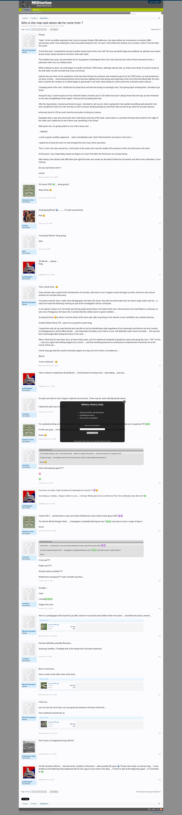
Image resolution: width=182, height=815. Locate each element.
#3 (160, 223)
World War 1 (33, 26)
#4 (160, 249)
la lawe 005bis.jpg (53, 722)
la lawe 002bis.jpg (53, 624)
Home (154, 809)
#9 (160, 439)
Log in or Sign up (154, 2)
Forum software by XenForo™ (36, 812)
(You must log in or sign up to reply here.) (148, 791)
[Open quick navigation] (159, 18)
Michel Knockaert (49, 26)
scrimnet (25, 414)
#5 (160, 274)
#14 (159, 608)
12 (51, 29)
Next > (56, 29)
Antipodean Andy (28, 756)
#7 (160, 386)
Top (158, 809)
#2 (160, 198)
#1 (160, 177)
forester (25, 226)
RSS (161, 809)
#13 (159, 580)
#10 (159, 483)
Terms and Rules (157, 812)
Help (149, 809)
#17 (159, 694)
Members (36, 9)
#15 (159, 636)
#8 (160, 412)
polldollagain (27, 277)
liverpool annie (28, 200)
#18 (159, 733)
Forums (26, 10)
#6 (160, 365)
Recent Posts (37, 12)
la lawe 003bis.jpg (53, 683)
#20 (159, 779)
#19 (159, 754)
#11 (160, 503)
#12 (159, 531)
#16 (159, 656)
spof (24, 251)
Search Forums (25, 12)
